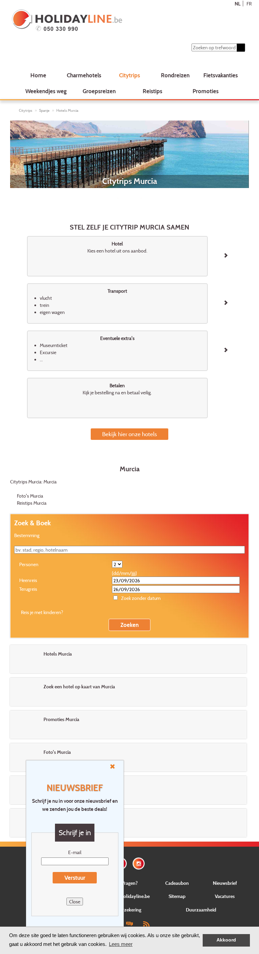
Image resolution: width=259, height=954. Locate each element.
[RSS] (146, 923)
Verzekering (129, 909)
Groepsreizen (99, 91)
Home (38, 75)
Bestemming (26, 535)
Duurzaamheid (201, 909)
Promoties (206, 91)
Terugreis (28, 589)
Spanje (44, 110)
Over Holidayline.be (129, 896)
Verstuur (74, 877)
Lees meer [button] (121, 944)
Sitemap (177, 896)
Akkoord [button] (226, 940)
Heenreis (28, 580)
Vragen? (129, 883)
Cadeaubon (177, 883)
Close (74, 901)
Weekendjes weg (46, 91)
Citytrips (129, 75)
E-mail (74, 852)
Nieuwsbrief (225, 883)
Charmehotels (84, 75)
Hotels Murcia (67, 110)
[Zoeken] (241, 48)
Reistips (152, 91)
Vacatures (225, 896)
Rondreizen (175, 75)
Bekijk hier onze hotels (129, 434)
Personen (28, 564)
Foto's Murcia (30, 496)
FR (249, 3)
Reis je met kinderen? (42, 612)
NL (237, 3)
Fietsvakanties (220, 75)
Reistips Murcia (32, 503)
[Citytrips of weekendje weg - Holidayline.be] (108, 20)
